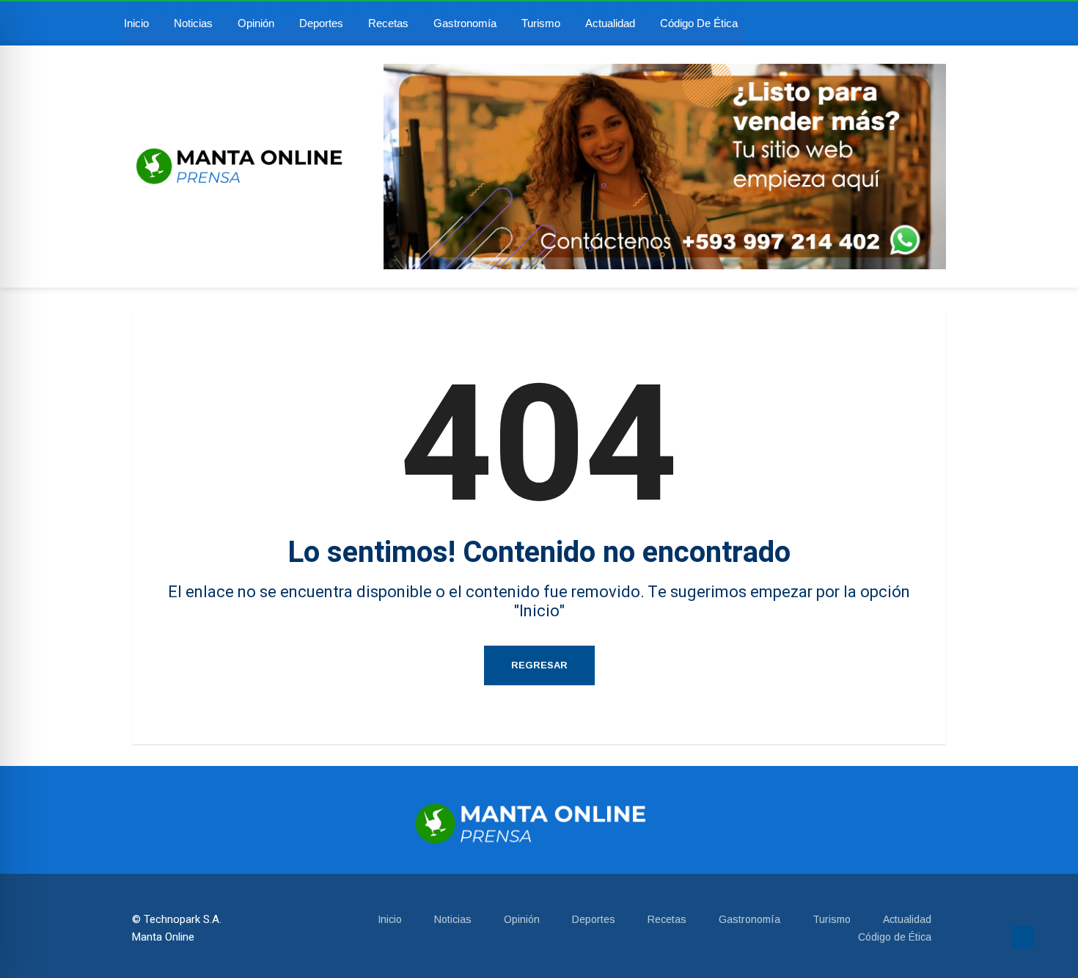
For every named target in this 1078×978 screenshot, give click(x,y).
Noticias (193, 23)
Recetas (388, 23)
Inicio (136, 23)
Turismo (540, 23)
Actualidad (610, 23)
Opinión (256, 23)
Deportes (321, 23)
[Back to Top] (1023, 937)
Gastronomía (464, 23)
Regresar (539, 665)
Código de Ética (699, 23)
